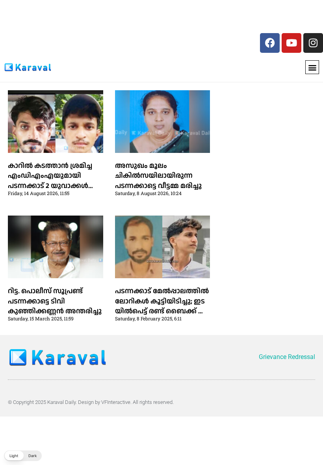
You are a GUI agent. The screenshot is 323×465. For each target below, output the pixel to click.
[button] (312, 67)
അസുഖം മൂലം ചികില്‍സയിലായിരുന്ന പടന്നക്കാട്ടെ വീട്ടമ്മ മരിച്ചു (158, 175)
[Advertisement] (58, 19)
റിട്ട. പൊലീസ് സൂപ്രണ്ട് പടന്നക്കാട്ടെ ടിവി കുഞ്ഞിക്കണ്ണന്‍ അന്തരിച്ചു (55, 301)
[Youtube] (291, 43)
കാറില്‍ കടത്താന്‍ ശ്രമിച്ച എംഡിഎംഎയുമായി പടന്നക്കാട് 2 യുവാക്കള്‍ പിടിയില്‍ (50, 181)
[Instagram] (313, 43)
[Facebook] (270, 43)
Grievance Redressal (287, 357)
